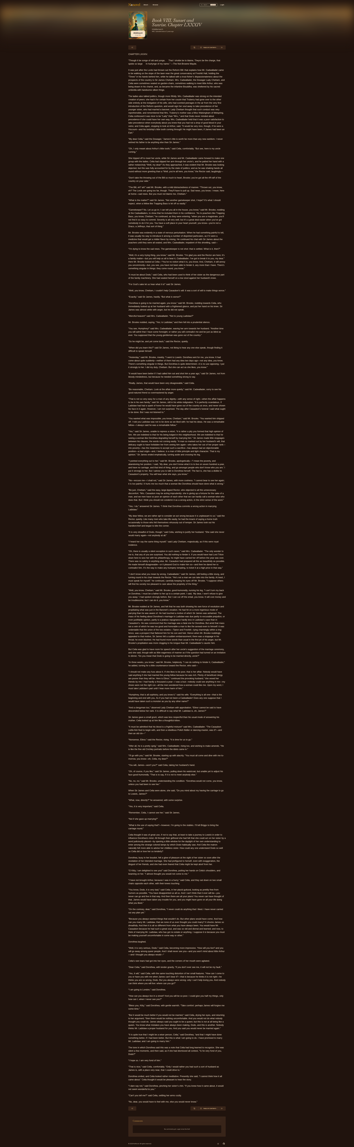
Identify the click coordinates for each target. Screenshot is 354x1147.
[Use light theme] (218, 1143)
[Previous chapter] (132, 47)
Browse (155, 5)
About (146, 5)
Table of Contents (209, 47)
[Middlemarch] (138, 25)
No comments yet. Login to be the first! (177, 1129)
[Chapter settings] (194, 47)
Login (222, 5)
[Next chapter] (222, 47)
